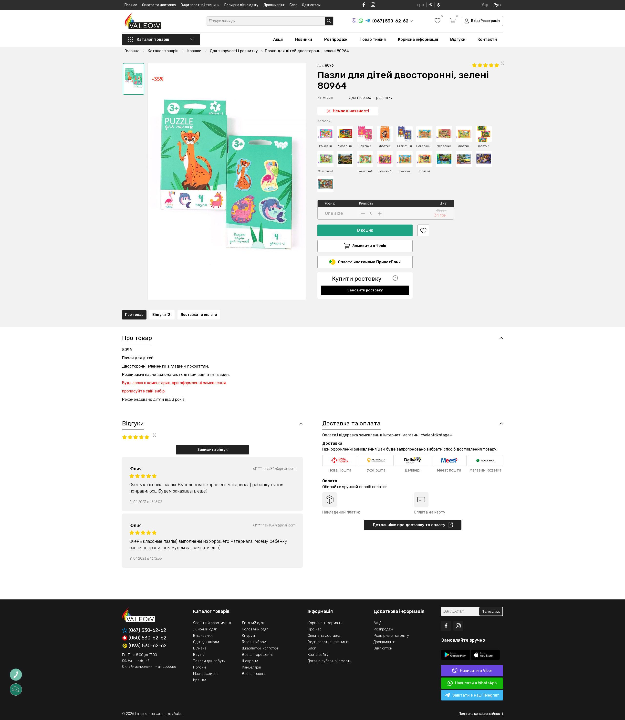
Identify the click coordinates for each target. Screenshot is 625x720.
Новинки (303, 39)
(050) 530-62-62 (148, 638)
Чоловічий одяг (255, 629)
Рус (496, 4)
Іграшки (199, 680)
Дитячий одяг (253, 623)
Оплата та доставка (159, 5)
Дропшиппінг (274, 5)
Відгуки (457, 39)
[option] (134, 79)
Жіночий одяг (205, 629)
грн (420, 4)
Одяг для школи (206, 642)
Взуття (199, 654)
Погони (199, 667)
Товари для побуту (209, 661)
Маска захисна (206, 673)
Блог (293, 5)
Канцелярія (251, 667)
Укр (484, 4)
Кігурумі (249, 635)
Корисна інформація (418, 39)
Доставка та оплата (198, 315)
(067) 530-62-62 (147, 630)
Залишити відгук (213, 450)
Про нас (131, 5)
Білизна (200, 648)
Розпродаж (335, 39)
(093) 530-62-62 (148, 645)
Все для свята (253, 673)
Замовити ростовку (365, 290)
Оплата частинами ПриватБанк (369, 262)
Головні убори (254, 642)
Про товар (134, 315)
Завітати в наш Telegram (476, 695)
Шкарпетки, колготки (260, 648)
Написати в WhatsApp (476, 683)
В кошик (365, 230)
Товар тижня (373, 39)
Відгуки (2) (162, 315)
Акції (278, 39)
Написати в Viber (476, 670)
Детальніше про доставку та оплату (409, 525)
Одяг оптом (311, 5)
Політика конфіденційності (481, 714)
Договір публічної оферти (330, 661)
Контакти (487, 39)
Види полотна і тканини (200, 5)
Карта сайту (318, 654)
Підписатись (491, 611)
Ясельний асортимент (212, 623)
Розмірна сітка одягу (241, 5)
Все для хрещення (257, 654)
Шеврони (250, 661)
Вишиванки (203, 635)
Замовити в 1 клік (369, 246)
